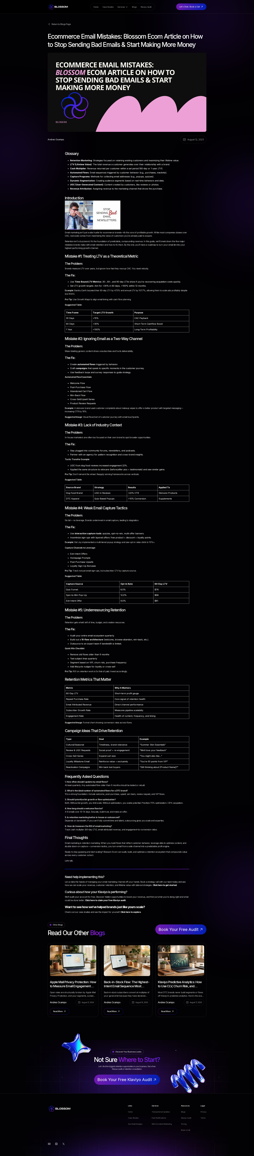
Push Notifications (159, 1118)
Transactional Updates (161, 1112)
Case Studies (133, 1118)
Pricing (184, 1124)
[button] (122, 7)
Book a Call (185, 1130)
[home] (58, 7)
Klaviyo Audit (186, 1118)
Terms (203, 1118)
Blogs (183, 1112)
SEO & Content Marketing (162, 1124)
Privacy (203, 1112)
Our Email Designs (135, 1124)
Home (130, 1112)
